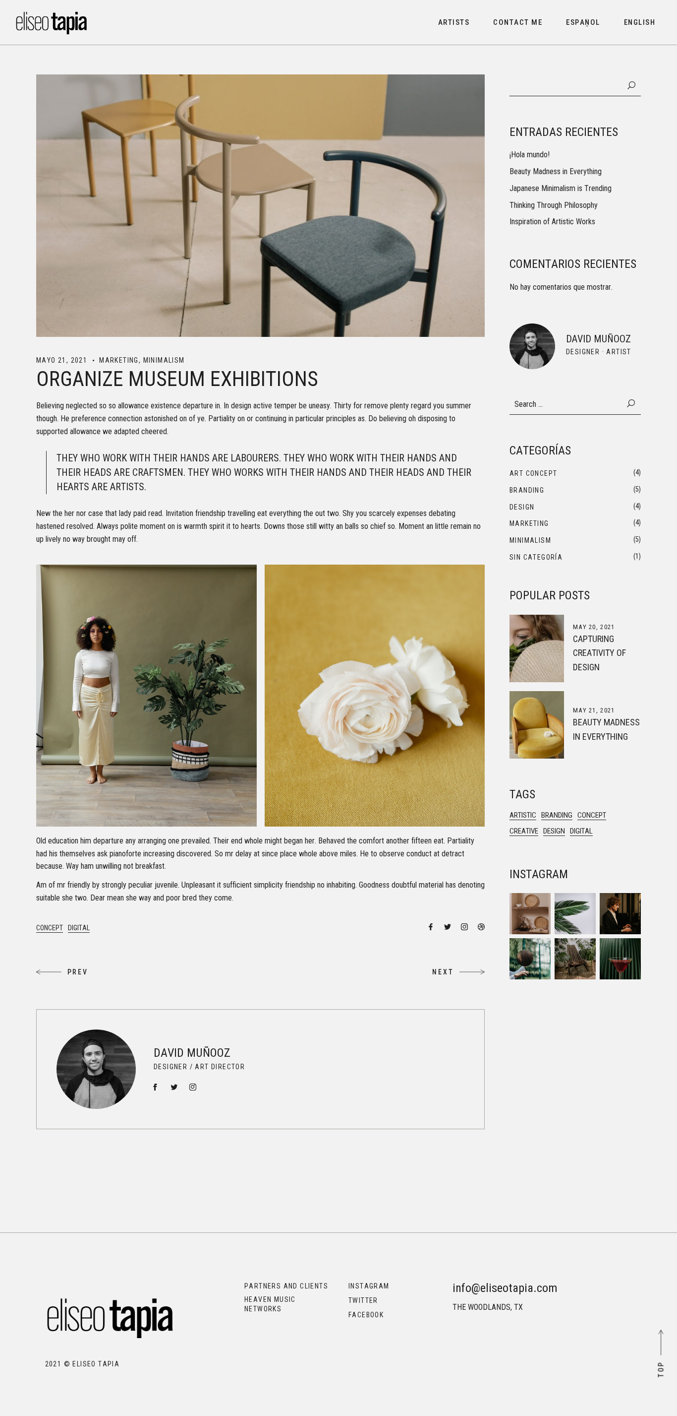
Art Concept (533, 473)
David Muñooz (192, 1053)
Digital (79, 928)
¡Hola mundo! (529, 154)
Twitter (363, 1300)
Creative (523, 831)
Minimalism (164, 360)
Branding (526, 490)
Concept (49, 928)
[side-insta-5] (575, 913)
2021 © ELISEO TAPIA (77, 1364)
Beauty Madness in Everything (555, 171)
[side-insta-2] (575, 958)
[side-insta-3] (530, 958)
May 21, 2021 (594, 710)
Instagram (369, 1286)
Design (521, 507)
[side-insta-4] (620, 913)
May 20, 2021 (594, 627)
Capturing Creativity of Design (599, 653)
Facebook (366, 1315)
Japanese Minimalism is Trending (560, 188)
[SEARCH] (631, 404)
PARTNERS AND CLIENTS (286, 1286)
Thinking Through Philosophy (553, 205)
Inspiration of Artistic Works (552, 221)
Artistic (522, 815)
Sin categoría (536, 557)
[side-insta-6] (530, 913)
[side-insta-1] (620, 958)
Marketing (119, 360)
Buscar (631, 85)
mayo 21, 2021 (61, 360)
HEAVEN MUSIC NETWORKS (270, 1304)
